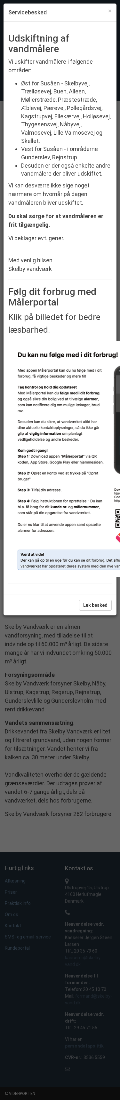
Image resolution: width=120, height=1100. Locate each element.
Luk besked (95, 605)
